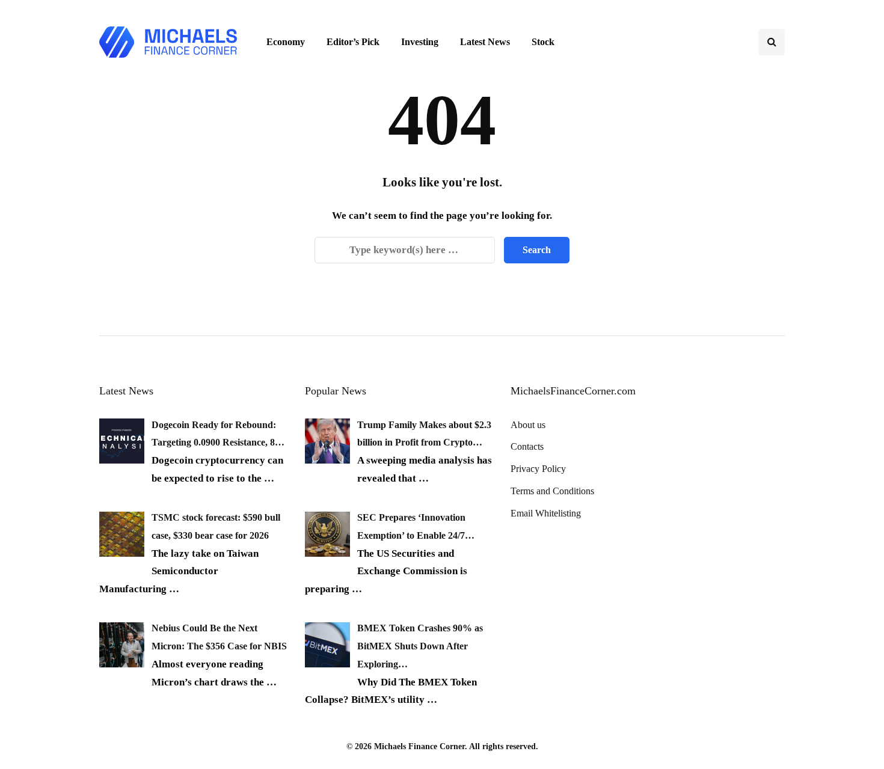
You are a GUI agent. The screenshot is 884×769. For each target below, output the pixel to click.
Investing (419, 42)
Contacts (527, 446)
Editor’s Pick (353, 42)
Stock (543, 42)
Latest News (485, 42)
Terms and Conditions (552, 491)
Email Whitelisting (546, 513)
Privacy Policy (538, 469)
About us (528, 425)
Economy (285, 42)
